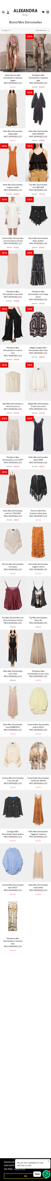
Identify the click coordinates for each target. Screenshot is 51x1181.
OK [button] (25, 1176)
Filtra (5, 30)
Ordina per (41, 30)
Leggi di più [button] (19, 1169)
